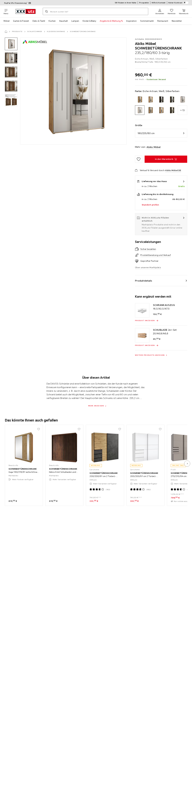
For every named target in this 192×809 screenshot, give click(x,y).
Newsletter (177, 21)
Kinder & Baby (89, 21)
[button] (11, 44)
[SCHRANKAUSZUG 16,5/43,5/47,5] (142, 310)
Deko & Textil (39, 21)
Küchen (52, 21)
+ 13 (182, 110)
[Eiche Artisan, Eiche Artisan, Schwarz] (139, 99)
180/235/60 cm (146, 133)
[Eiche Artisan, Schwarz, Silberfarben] (172, 99)
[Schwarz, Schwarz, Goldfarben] (172, 110)
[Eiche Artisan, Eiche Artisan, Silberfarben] (150, 99)
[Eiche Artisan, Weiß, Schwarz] (182, 99)
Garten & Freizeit (21, 21)
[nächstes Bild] (187, 464)
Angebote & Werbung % (111, 21)
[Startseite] (6, 31)
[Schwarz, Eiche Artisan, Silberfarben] (161, 110)
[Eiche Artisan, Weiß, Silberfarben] (139, 110)
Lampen (75, 21)
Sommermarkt (147, 21)
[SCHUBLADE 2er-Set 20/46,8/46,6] (142, 335)
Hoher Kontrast (175, 3)
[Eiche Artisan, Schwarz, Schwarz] (161, 99)
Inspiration (131, 21)
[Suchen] (46, 11)
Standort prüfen (150, 204)
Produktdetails (143, 280)
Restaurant (162, 21)
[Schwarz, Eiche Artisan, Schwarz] (150, 110)
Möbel (6, 21)
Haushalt (63, 21)
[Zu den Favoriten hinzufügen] (138, 159)
